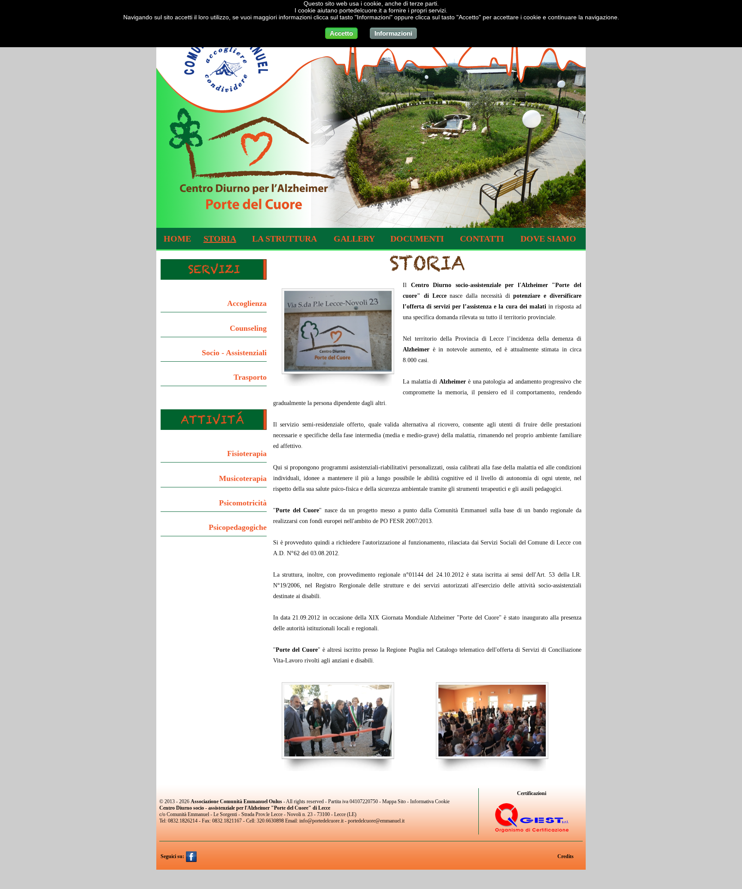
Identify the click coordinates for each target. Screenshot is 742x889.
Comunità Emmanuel (188, 814)
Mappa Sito (394, 801)
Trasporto (250, 377)
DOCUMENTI (417, 238)
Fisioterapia (247, 453)
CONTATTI (482, 238)
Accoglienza (247, 303)
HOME (177, 238)
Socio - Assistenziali (234, 352)
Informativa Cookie (430, 801)
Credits (566, 856)
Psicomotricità (243, 503)
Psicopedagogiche (238, 527)
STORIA (220, 238)
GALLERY (354, 238)
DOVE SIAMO (548, 238)
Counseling (248, 328)
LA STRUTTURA (284, 238)
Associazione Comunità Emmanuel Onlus (236, 801)
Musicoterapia (243, 478)
